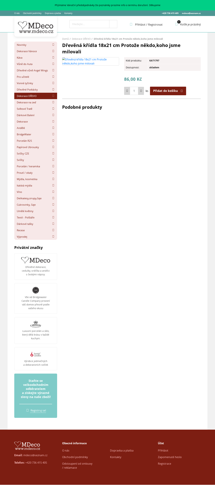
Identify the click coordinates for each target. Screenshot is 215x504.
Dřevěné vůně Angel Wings (32, 70)
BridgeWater (24, 134)
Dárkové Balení (25, 115)
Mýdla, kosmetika (27, 179)
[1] (113, 24)
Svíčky (20, 160)
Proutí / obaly (25, 172)
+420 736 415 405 (170, 13)
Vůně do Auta (24, 64)
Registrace (164, 463)
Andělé (21, 128)
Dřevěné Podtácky (27, 89)
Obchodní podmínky (32, 13)
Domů (65, 38)
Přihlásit (163, 450)
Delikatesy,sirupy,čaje (29, 198)
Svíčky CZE (23, 153)
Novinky (21, 44)
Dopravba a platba (122, 450)
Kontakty (68, 13)
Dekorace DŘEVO (27, 96)
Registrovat (155, 24)
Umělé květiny (25, 211)
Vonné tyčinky (25, 83)
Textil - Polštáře (25, 217)
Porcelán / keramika (28, 166)
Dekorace (22, 121)
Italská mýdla (24, 185)
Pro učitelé (23, 76)
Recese (21, 230)
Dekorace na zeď (26, 102)
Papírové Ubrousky (28, 147)
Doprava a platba (53, 13)
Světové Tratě (24, 108)
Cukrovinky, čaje (26, 204)
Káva (19, 57)
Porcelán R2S (24, 140)
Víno (19, 192)
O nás (17, 13)
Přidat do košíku (165, 91)
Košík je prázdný (190, 24)
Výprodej (22, 236)
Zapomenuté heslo (170, 457)
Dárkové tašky (25, 223)
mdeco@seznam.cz (191, 13)
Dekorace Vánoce (27, 51)
